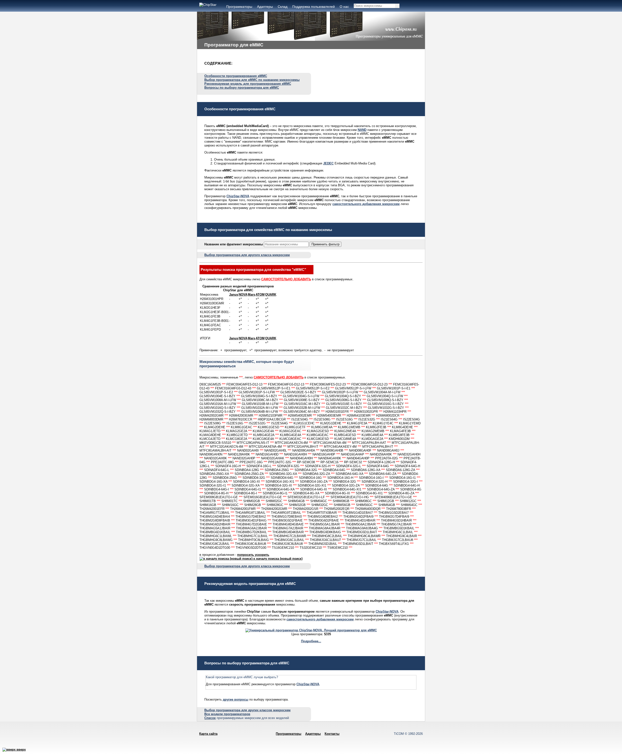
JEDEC (328, 163)
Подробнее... (311, 641)
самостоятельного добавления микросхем (366, 204)
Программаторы (239, 7)
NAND (362, 130)
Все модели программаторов (227, 714)
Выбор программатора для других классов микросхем (247, 710)
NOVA (243, 294)
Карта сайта (208, 734)
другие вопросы (235, 699)
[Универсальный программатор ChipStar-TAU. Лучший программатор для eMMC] (311, 630)
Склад (282, 7)
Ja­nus (233, 294)
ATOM (260, 294)
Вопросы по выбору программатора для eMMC (241, 87)
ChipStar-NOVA (237, 196)
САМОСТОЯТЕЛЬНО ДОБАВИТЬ (286, 279)
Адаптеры (265, 7)
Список (210, 718)
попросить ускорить (253, 555)
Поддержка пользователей (313, 7)
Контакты (332, 734)
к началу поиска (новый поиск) (277, 558)
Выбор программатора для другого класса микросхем (247, 255)
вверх (21, 749)
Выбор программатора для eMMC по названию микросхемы (252, 80)
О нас (344, 7)
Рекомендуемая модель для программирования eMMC (247, 84)
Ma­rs (251, 294)
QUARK (270, 294)
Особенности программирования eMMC (235, 76)
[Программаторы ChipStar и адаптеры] (207, 5)
